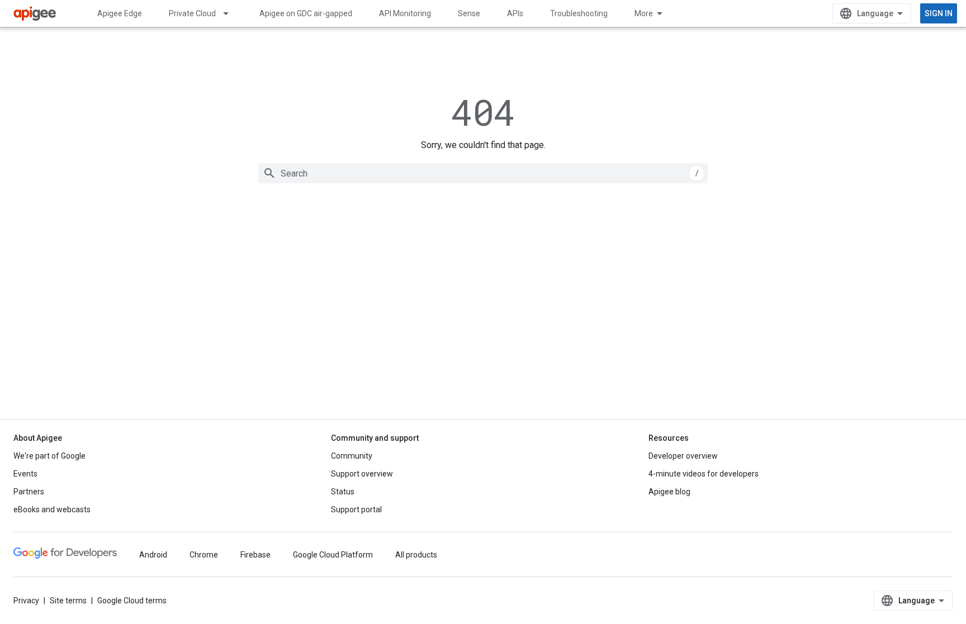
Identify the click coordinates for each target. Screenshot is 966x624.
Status (342, 491)
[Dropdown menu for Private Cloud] (231, 13)
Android (153, 554)
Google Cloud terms (132, 600)
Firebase (255, 554)
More (643, 13)
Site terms (68, 600)
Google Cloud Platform (333, 554)
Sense (469, 13)
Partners (28, 491)
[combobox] (483, 173)
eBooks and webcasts (52, 509)
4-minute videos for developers (703, 473)
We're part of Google (49, 455)
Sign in (939, 13)
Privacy (26, 600)
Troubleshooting (579, 13)
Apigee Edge (119, 13)
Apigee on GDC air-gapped (305, 13)
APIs (515, 13)
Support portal (356, 509)
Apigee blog (669, 491)
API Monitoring (405, 13)
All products (416, 554)
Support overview (362, 473)
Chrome (204, 554)
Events (25, 473)
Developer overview (683, 455)
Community (351, 455)
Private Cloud (192, 13)
